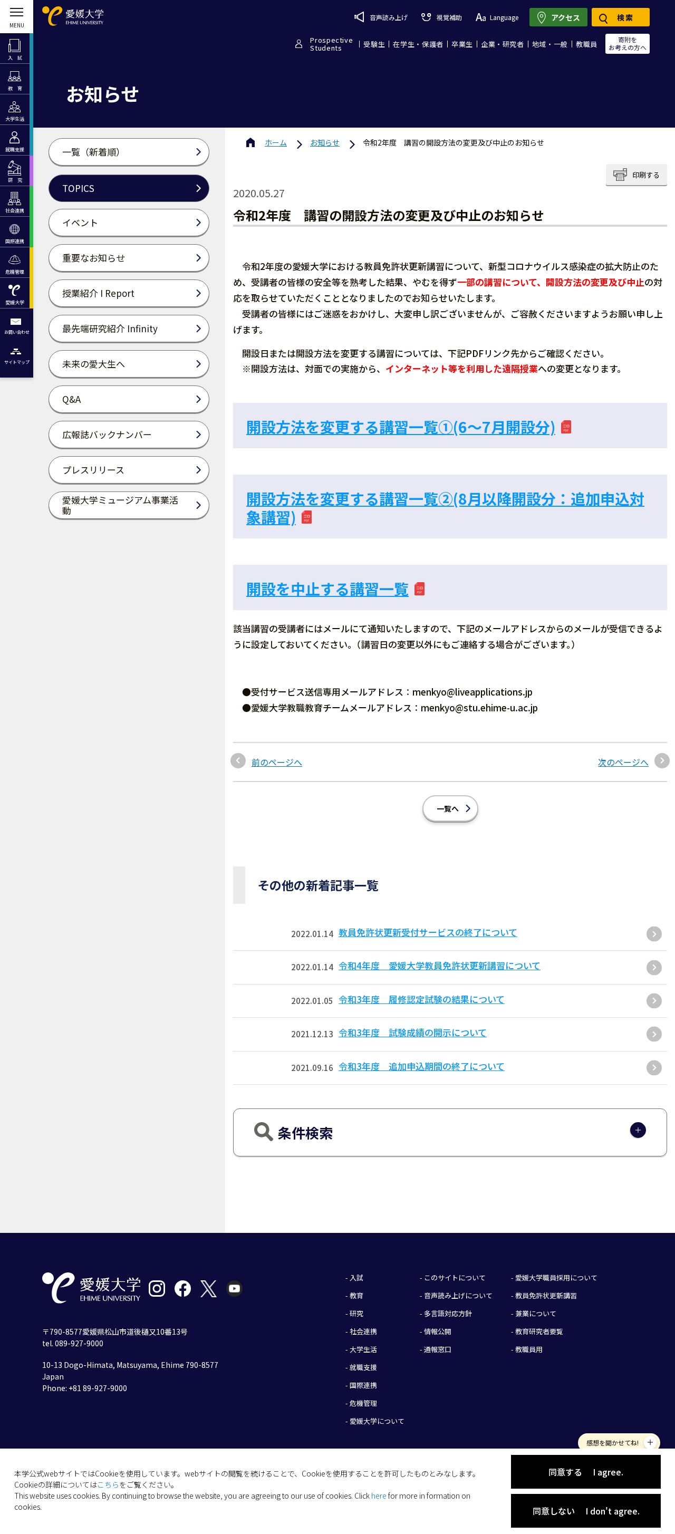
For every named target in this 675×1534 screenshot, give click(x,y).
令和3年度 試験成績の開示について (413, 1032)
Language (504, 17)
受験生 (374, 44)
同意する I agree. (585, 1471)
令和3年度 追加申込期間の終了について (422, 1066)
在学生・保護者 (418, 44)
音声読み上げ (389, 17)
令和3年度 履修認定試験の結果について (422, 999)
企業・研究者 (502, 44)
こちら (108, 1484)
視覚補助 (449, 17)
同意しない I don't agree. (586, 1510)
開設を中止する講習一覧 (327, 588)
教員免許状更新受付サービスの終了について (428, 932)
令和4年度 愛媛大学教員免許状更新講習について (440, 965)
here (379, 1495)
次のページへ (623, 762)
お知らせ (325, 142)
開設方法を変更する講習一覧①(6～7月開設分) (400, 426)
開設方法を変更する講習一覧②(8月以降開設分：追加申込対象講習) (445, 507)
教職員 (586, 44)
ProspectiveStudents (331, 44)
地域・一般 (550, 44)
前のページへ (277, 762)
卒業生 (462, 44)
